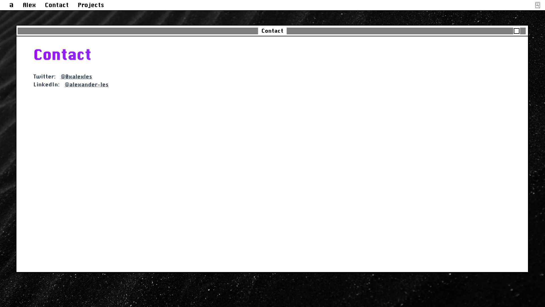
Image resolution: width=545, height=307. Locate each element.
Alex (29, 5)
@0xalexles (76, 76)
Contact (57, 5)
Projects (91, 5)
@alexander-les (87, 84)
